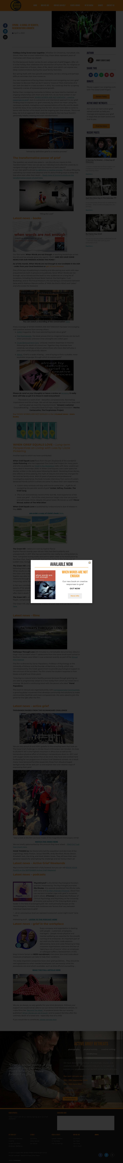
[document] (61, 581)
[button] (89, 562)
